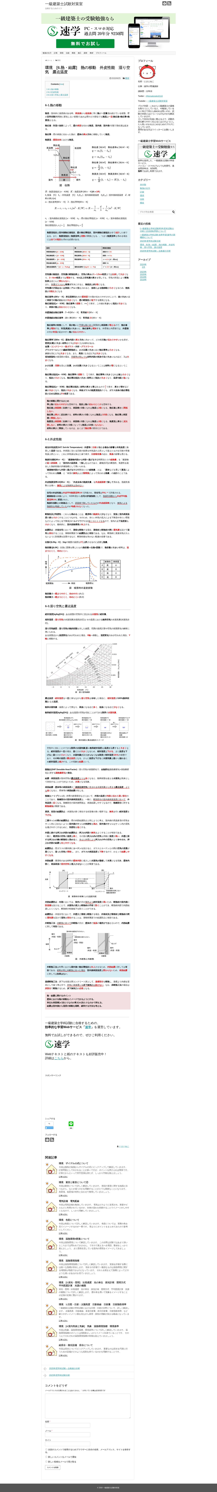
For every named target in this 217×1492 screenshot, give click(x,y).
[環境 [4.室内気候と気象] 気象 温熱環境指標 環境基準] (51, 1331)
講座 (85, 53)
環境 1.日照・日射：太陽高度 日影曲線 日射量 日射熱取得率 (92, 1304)
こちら (59, 1058)
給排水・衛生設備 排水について (76, 1345)
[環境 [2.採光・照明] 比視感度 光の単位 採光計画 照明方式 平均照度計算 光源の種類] (51, 1287)
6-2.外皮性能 (52, 92)
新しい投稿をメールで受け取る (62, 1462)
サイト (48, 1440)
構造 (73, 53)
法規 (67, 53)
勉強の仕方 (47, 53)
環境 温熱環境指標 (69, 1260)
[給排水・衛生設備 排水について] (51, 1350)
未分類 (143, 185)
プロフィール (101, 53)
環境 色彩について (69, 1220)
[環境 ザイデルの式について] (51, 1168)
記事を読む (63, 1177)
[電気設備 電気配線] (51, 1206)
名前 (47, 1422)
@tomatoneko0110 (154, 96)
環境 (61, 53)
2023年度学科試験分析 (59, 1375)
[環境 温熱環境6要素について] (51, 1244)
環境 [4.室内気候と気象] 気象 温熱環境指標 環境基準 (89, 1326)
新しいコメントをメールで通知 (62, 1457)
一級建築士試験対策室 (64, 4)
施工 (79, 53)
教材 (91, 53)
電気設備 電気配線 (69, 1201)
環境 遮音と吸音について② (73, 1182)
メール (48, 1431)
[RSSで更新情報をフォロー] (169, 3)
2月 (143, 267)
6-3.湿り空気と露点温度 (57, 95)
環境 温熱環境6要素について (74, 1239)
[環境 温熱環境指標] (51, 1266)
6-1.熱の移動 (52, 89)
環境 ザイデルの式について (73, 1163)
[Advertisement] (66, 1094)
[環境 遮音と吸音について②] (51, 1187)
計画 (55, 53)
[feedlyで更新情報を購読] (164, 3)
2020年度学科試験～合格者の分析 (64, 1368)
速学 (88, 1027)
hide (61, 84)
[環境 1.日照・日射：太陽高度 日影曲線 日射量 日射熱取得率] (51, 1309)
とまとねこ (124, 1146)
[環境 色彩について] (51, 1225)
